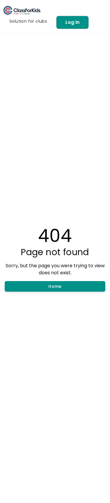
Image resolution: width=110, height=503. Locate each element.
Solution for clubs (28, 21)
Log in (72, 22)
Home (55, 286)
